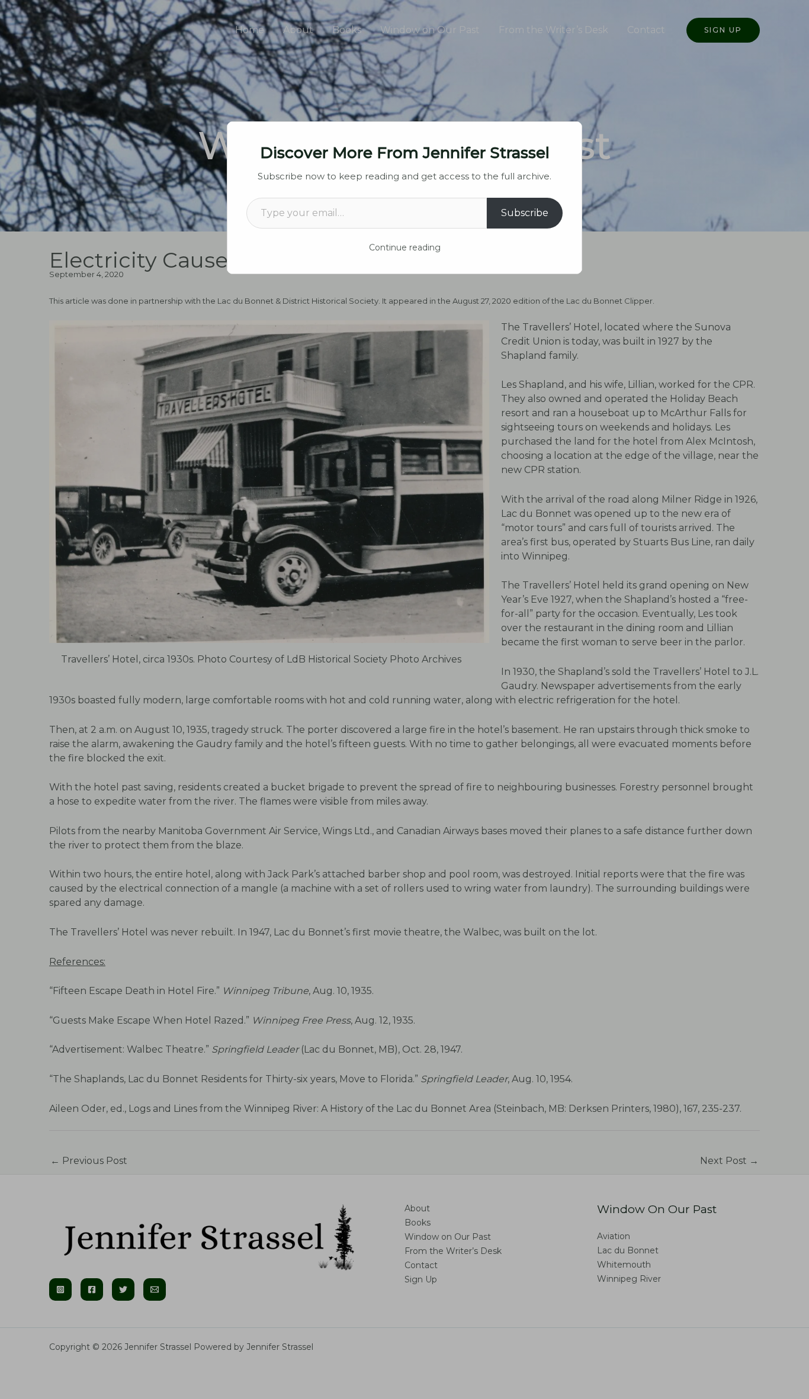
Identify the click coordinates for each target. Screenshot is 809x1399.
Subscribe (524, 212)
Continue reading (405, 247)
